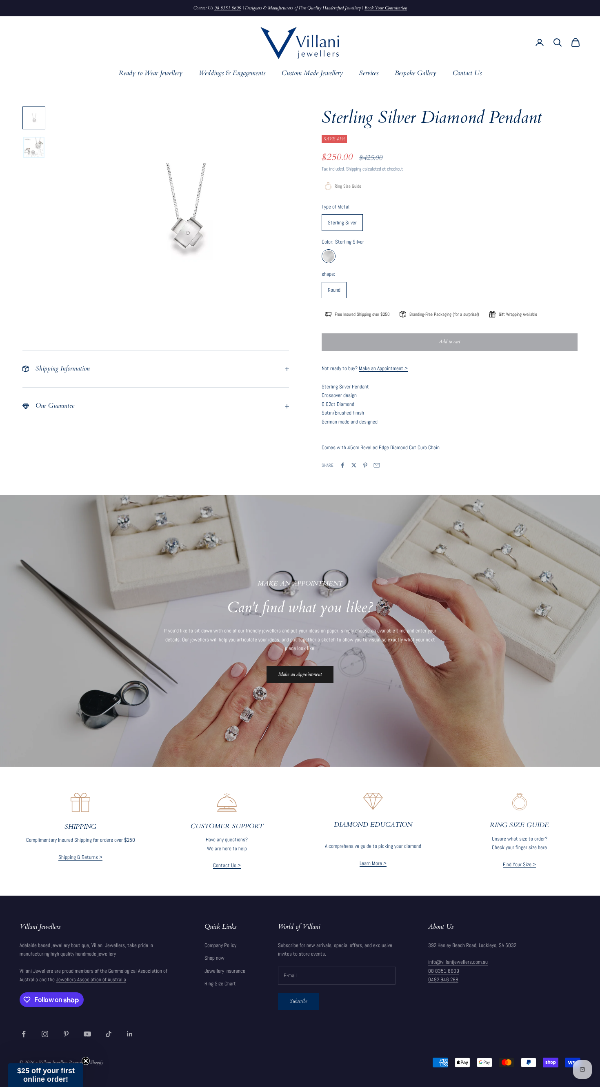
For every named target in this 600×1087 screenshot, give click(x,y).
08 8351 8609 (227, 8)
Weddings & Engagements (232, 73)
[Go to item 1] (33, 117)
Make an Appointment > (383, 368)
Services (368, 73)
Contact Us (467, 73)
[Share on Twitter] (354, 465)
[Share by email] (376, 465)
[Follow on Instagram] (45, 1034)
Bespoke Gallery (415, 73)
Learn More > (373, 863)
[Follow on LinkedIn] (130, 1034)
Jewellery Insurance (224, 970)
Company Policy (220, 945)
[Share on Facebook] (342, 465)
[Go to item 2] (33, 147)
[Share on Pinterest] (365, 465)
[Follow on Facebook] (24, 1034)
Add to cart (449, 341)
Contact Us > (227, 865)
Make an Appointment (300, 674)
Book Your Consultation (385, 8)
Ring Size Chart (220, 983)
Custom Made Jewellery (312, 73)
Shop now (214, 957)
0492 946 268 (443, 979)
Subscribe (298, 1001)
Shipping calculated (363, 169)
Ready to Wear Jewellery (150, 73)
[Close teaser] (86, 1061)
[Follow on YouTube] (87, 1034)
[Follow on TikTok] (108, 1034)
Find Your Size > (519, 864)
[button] (45, 1075)
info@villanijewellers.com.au (458, 961)
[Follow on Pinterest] (66, 1034)
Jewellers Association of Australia (91, 979)
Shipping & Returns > (80, 857)
